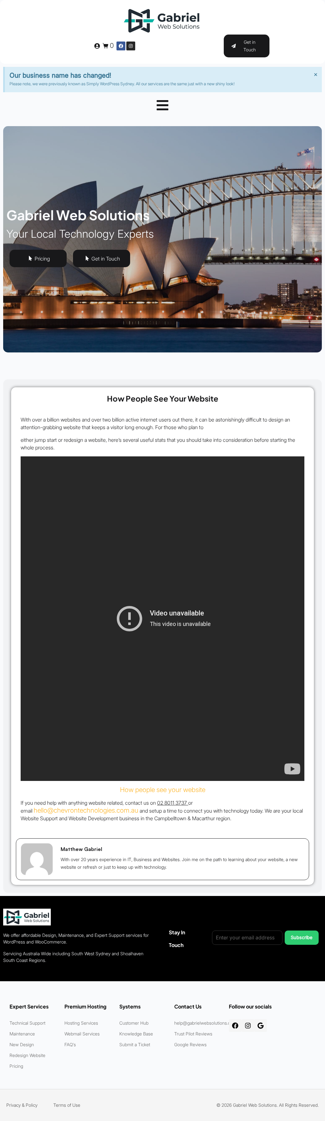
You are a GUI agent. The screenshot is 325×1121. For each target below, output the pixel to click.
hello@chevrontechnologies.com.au (86, 810)
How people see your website (162, 790)
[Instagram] (130, 46)
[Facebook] (120, 46)
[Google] (260, 1025)
